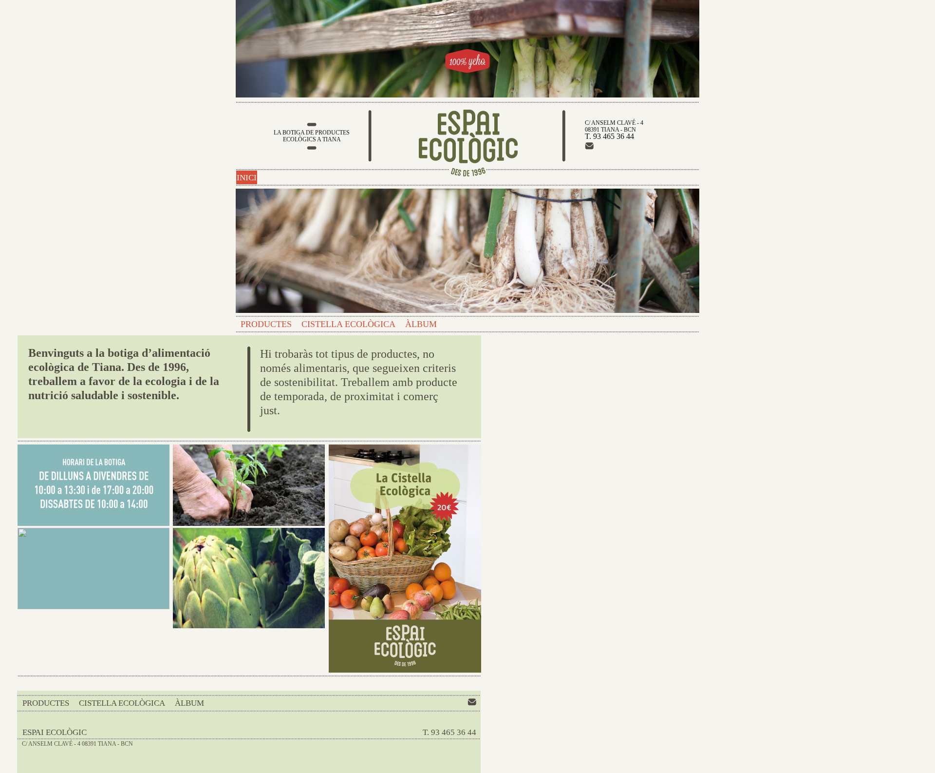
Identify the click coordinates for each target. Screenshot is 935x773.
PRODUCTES (266, 324)
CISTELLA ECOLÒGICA (348, 324)
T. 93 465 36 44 (449, 732)
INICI (247, 177)
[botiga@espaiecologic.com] (589, 147)
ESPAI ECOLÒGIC (54, 732)
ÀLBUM (421, 324)
